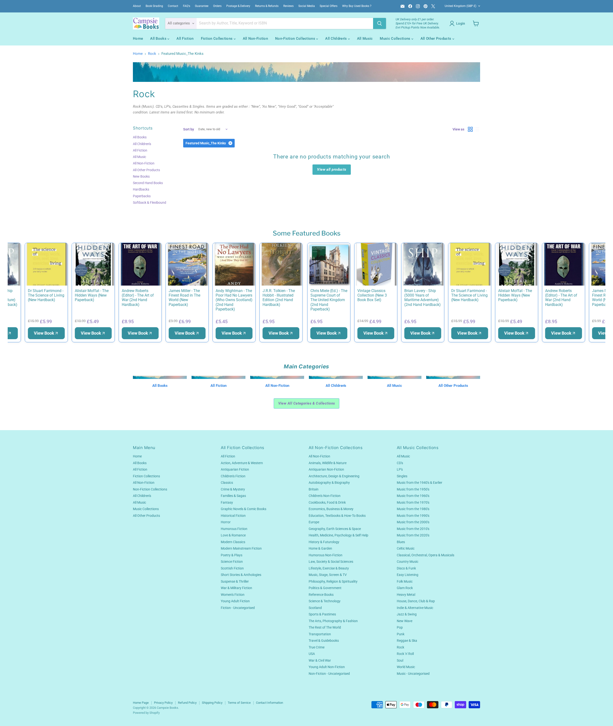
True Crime (316, 647)
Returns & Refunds (266, 6)
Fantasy (227, 502)
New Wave (404, 621)
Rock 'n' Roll (405, 654)
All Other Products (436, 38)
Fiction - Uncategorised (238, 608)
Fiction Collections (217, 38)
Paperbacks (142, 196)
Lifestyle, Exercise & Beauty (329, 568)
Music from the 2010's (413, 529)
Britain (313, 489)
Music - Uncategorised (413, 673)
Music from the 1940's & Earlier (419, 482)
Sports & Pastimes (322, 614)
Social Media (306, 6)
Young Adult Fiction (235, 601)
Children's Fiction (233, 476)
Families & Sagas (233, 496)
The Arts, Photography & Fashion (333, 621)
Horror (226, 522)
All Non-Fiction (255, 38)
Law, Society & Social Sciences (331, 561)
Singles (402, 476)
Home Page (141, 702)
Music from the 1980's (413, 509)
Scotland (315, 608)
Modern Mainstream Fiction (241, 548)
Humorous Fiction (234, 529)
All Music (365, 38)
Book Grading (154, 6)
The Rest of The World (325, 627)
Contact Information (269, 702)
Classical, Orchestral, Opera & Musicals (425, 555)
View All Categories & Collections (306, 403)
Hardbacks (141, 189)
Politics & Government (325, 588)
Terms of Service (239, 702)
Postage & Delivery (238, 6)
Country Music (407, 561)
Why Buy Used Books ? (356, 6)
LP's (400, 469)
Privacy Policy (163, 702)
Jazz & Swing (407, 614)
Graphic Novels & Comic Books (243, 509)
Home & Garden (320, 548)
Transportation (320, 634)
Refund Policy (187, 702)
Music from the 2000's (413, 522)
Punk (400, 634)
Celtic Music (405, 548)
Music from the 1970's (413, 502)
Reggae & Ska (407, 640)
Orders (217, 6)
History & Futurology (324, 542)
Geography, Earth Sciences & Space (335, 529)
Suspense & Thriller (235, 581)
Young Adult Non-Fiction (327, 667)
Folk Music (405, 581)
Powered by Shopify (146, 713)
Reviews (288, 6)
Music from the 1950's (413, 489)
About (137, 6)
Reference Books (321, 595)
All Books (158, 38)
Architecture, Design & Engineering (334, 476)
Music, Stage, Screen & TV (328, 575)
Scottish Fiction (232, 568)
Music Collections (395, 38)
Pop (400, 627)
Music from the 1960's (413, 496)
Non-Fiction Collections (295, 38)
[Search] (379, 23)
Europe (314, 522)
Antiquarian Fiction (235, 469)
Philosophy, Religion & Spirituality (333, 581)
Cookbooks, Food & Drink (327, 502)
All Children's (336, 38)
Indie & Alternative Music (415, 608)
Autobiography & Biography (329, 482)
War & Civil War (320, 660)
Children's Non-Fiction (325, 496)
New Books (141, 176)
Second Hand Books (148, 183)
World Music (406, 667)
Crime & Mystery (233, 489)
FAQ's (186, 6)
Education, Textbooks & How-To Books (337, 516)
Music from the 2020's (413, 535)
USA (312, 654)
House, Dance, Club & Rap (416, 601)
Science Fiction (232, 561)
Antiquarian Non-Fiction (326, 469)
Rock (152, 54)
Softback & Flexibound (149, 202)
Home (138, 38)
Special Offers (328, 6)
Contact (173, 6)
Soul (400, 660)
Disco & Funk (406, 568)
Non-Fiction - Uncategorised (329, 673)
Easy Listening (407, 575)
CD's (400, 463)
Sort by (188, 129)
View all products (331, 169)
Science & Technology (325, 601)
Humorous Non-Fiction (325, 555)
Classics (227, 482)
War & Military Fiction (236, 588)
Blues (401, 542)
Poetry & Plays (231, 555)
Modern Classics (233, 542)
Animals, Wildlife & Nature (327, 463)
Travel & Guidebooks (324, 640)
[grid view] (470, 129)
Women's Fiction (232, 595)
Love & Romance (233, 535)
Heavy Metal (406, 595)
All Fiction (184, 38)
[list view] (477, 129)
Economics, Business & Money (331, 509)
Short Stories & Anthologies (241, 575)
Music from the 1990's (413, 516)
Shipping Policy (212, 702)
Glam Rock (405, 588)
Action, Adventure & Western (242, 463)
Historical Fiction (233, 516)
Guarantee (201, 6)
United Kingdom (460, 6)
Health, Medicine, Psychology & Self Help (338, 535)
